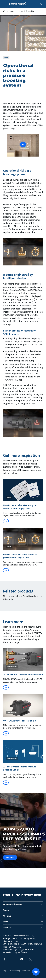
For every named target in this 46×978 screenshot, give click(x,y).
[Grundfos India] (4, 11)
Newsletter (26, 970)
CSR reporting (14, 970)
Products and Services (12, 904)
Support (6, 910)
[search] (41, 4)
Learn (5, 921)
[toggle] (4, 4)
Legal (5, 970)
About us (7, 916)
